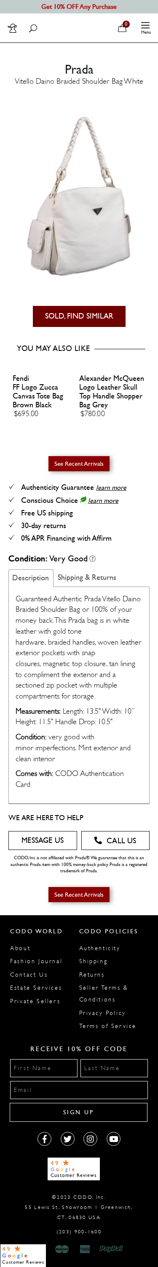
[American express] (85, 1249)
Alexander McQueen (111, 378)
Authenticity (100, 948)
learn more (111, 487)
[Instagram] (90, 1139)
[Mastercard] (62, 1249)
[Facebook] (44, 1139)
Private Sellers (35, 1001)
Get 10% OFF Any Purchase (79, 7)
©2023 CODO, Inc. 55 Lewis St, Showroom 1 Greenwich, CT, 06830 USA (79, 1207)
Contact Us (29, 974)
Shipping (93, 961)
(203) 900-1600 (79, 1232)
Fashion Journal (36, 961)
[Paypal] (112, 1249)
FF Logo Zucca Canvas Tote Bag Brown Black (38, 396)
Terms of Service (108, 1026)
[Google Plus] (68, 1139)
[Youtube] (114, 1139)
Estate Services (36, 987)
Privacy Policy (102, 1013)
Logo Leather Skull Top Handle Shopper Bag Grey (110, 396)
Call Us (121, 841)
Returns (92, 974)
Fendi (21, 378)
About (20, 948)
